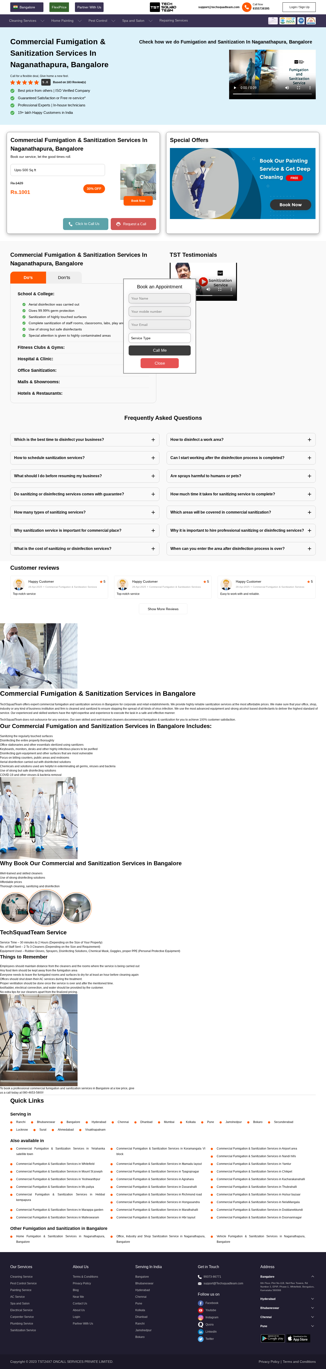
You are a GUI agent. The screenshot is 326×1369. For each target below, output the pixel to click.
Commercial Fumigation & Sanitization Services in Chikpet (254, 1171)
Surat (42, 1129)
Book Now (138, 201)
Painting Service (21, 1290)
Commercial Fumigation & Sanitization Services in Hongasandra (158, 1202)
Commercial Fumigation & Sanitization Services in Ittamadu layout (159, 1164)
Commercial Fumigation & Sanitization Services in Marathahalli (157, 1209)
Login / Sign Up (299, 7)
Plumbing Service (21, 1323)
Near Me (78, 1296)
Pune (210, 1122)
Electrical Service (21, 1310)
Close (160, 363)
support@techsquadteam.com (219, 7)
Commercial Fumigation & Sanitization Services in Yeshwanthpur (58, 1179)
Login (76, 1317)
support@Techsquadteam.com (223, 1283)
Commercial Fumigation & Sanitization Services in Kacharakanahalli (261, 1179)
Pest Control (98, 20)
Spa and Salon (133, 20)
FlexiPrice (59, 7)
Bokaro (258, 1122)
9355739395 (261, 8)
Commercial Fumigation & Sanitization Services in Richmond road (159, 1194)
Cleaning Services (23, 20)
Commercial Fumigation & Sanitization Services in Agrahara (155, 1179)
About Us (79, 1310)
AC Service (17, 1296)
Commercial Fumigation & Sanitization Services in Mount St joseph (59, 1171)
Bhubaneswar (46, 1122)
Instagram (211, 1317)
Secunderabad (283, 1122)
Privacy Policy (82, 1283)
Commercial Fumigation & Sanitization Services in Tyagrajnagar (157, 1171)
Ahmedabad (66, 1129)
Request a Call (134, 224)
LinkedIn (211, 1331)
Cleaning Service (21, 1276)
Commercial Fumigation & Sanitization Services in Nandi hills (256, 1156)
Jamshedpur (234, 1122)
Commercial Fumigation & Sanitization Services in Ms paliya (55, 1186)
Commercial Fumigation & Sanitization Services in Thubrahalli (257, 1186)
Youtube (210, 1310)
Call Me (160, 350)
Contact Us (80, 1303)
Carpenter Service (22, 1317)
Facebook (211, 1303)
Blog (76, 1290)
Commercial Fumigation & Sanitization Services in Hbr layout (155, 1217)
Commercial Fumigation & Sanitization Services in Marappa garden (59, 1209)
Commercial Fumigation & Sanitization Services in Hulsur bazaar (258, 1194)
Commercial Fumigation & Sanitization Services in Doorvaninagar (259, 1217)
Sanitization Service (23, 1330)
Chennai (123, 1122)
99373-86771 (212, 1276)
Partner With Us (89, 7)
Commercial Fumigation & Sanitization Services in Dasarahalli (156, 1186)
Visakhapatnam (95, 1129)
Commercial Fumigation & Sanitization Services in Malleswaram (57, 1217)
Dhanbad (146, 1122)
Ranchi (21, 1122)
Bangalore (73, 1122)
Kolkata (191, 1122)
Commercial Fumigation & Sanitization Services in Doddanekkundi (260, 1209)
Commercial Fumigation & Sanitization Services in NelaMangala (258, 1202)
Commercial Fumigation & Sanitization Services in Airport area (257, 1148)
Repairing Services (173, 20)
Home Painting (62, 20)
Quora (209, 1324)
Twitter (209, 1339)
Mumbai (169, 1122)
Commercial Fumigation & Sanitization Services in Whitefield (55, 1164)
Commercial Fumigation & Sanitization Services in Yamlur (254, 1164)
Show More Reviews (163, 609)
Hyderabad (99, 1122)
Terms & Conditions (85, 1276)
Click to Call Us (87, 224)
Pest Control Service (23, 1283)
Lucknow (22, 1129)
